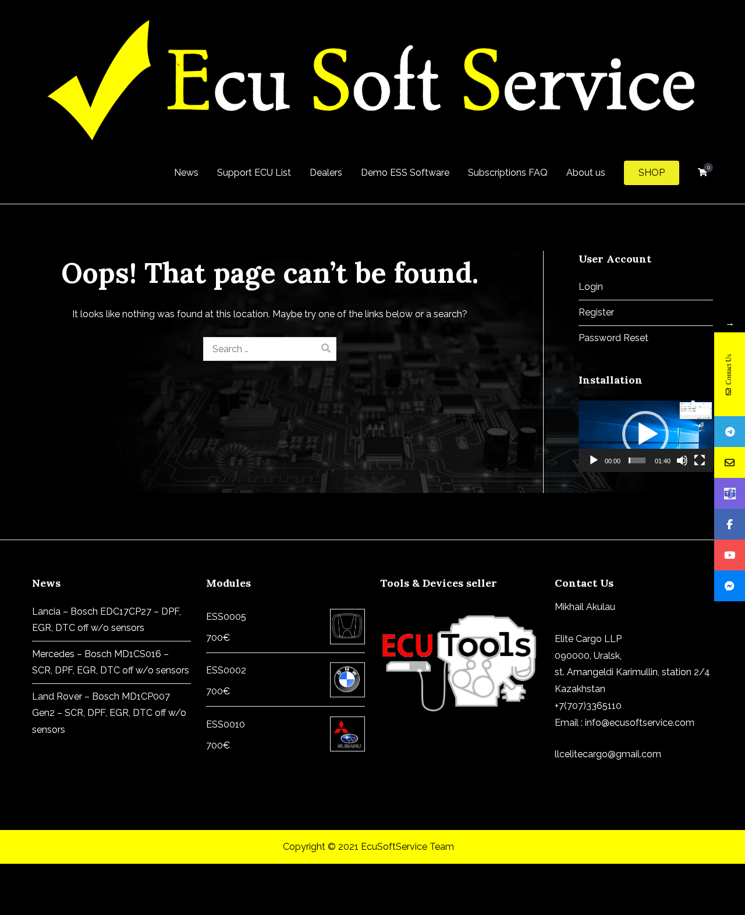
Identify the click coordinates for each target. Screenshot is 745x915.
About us (585, 172)
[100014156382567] (729, 585)
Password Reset (613, 337)
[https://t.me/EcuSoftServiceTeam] (729, 431)
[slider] (637, 460)
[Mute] (682, 460)
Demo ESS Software (405, 172)
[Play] (593, 460)
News (186, 172)
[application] (646, 434)
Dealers (326, 172)
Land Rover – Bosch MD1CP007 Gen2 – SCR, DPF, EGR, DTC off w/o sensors (109, 713)
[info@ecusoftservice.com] (729, 462)
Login (591, 286)
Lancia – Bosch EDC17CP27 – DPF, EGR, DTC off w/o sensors (106, 620)
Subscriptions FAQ (508, 172)
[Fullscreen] (699, 460)
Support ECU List (254, 172)
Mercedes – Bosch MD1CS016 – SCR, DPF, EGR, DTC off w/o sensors (110, 662)
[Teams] (729, 493)
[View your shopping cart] (702, 172)
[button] (645, 434)
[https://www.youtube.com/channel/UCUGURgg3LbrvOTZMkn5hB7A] (729, 555)
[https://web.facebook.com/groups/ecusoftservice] (729, 524)
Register (596, 312)
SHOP (651, 172)
